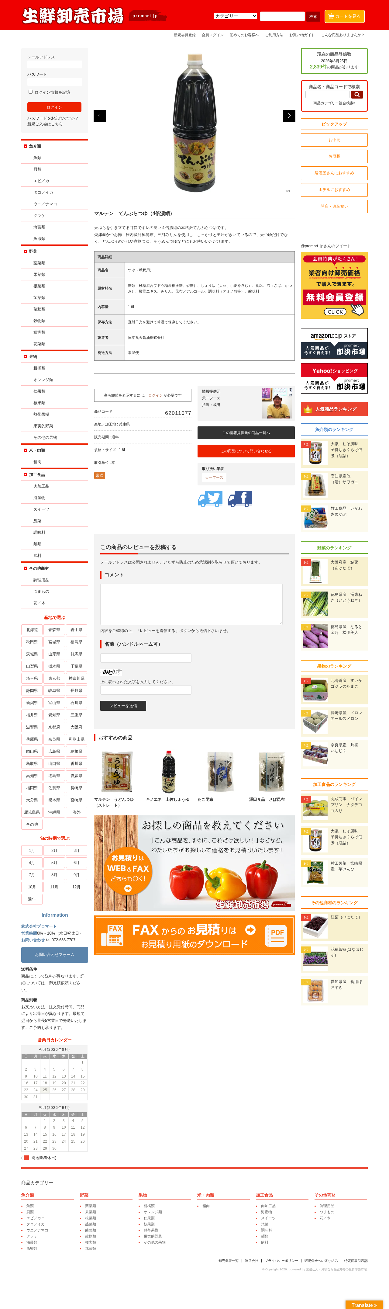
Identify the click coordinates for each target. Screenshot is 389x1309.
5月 (54, 862)
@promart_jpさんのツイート (326, 246)
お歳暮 (334, 156)
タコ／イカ (43, 192)
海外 (77, 812)
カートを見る (346, 16)
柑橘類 (39, 368)
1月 (32, 850)
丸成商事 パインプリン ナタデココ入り (346, 805)
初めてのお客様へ (244, 35)
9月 (77, 875)
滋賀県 (32, 727)
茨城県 (32, 654)
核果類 (39, 403)
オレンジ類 (43, 379)
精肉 (37, 462)
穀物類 (39, 320)
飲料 (37, 555)
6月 (77, 862)
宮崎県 (76, 800)
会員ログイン (213, 35)
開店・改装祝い (334, 206)
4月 (32, 862)
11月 (54, 887)
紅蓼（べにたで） (346, 917)
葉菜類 (39, 263)
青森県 (54, 629)
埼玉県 (32, 678)
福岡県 (32, 788)
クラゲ (39, 215)
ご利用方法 (274, 35)
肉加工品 (41, 486)
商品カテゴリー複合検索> (334, 103)
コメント (114, 574)
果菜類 (39, 274)
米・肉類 (37, 450)
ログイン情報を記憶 (51, 92)
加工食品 (37, 474)
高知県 (32, 775)
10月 (32, 887)
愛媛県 (76, 775)
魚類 (37, 157)
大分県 (32, 800)
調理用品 (41, 580)
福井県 (32, 715)
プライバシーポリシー (281, 1260)
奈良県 (54, 739)
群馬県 (76, 654)
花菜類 (39, 344)
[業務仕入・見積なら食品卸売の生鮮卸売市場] (95, 24)
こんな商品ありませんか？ (343, 35)
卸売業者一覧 (229, 1260)
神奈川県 (76, 678)
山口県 (54, 763)
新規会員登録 (185, 35)
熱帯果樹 (41, 414)
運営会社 (251, 1260)
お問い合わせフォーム (54, 954)
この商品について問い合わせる (246, 451)
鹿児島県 (32, 812)
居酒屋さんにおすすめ (334, 173)
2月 (54, 850)
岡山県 (32, 751)
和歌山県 (76, 739)
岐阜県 (54, 690)
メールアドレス (41, 57)
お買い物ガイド (302, 35)
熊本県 (54, 800)
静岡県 (32, 690)
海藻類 (39, 227)
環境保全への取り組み (321, 1260)
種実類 (39, 332)
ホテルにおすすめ (334, 189)
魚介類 (35, 146)
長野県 (76, 690)
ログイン (155, 395)
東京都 (54, 678)
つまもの (41, 591)
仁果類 (39, 391)
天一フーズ (214, 477)
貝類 (37, 169)
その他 (32, 824)
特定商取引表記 (356, 1260)
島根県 (76, 751)
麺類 (37, 544)
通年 (32, 899)
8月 (54, 875)
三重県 (76, 715)
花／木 (39, 603)
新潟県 (32, 702)
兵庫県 (32, 739)
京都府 (54, 727)
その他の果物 (45, 437)
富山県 (54, 702)
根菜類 (39, 286)
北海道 (32, 629)
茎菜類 (39, 297)
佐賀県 (54, 788)
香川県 (76, 763)
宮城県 (54, 642)
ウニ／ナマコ (45, 204)
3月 (77, 850)
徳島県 (54, 775)
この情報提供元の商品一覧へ (246, 433)
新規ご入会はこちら (45, 124)
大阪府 (76, 727)
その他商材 (39, 568)
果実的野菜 (43, 426)
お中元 (334, 139)
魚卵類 (39, 238)
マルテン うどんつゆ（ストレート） (114, 802)
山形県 (54, 654)
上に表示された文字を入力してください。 (137, 681)
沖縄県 (54, 812)
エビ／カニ (43, 181)
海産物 (39, 497)
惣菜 (37, 521)
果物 (33, 356)
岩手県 (76, 629)
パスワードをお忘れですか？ (53, 118)
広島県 (54, 751)
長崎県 (76, 788)
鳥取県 (32, 763)
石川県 (76, 702)
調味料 (39, 532)
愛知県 (54, 715)
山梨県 (32, 666)
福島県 (76, 642)
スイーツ (41, 509)
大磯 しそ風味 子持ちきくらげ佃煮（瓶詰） (346, 450)
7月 (32, 875)
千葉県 (76, 666)
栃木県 (54, 666)
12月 (76, 887)
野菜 (33, 251)
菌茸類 (39, 309)
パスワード (37, 74)
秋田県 (32, 642)
